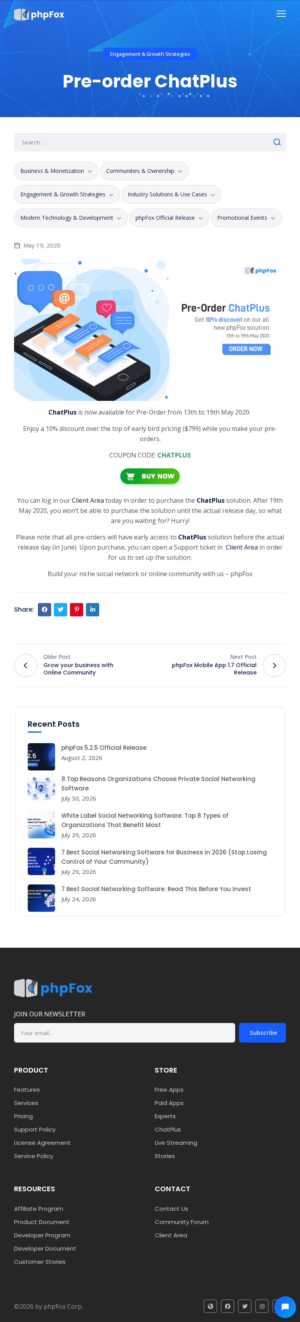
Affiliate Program (38, 1209)
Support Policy (34, 1129)
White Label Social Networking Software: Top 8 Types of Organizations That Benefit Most (145, 820)
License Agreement (42, 1143)
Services (26, 1103)
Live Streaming (176, 1143)
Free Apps (169, 1089)
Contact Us (171, 1209)
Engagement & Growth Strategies (150, 53)
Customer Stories (40, 1262)
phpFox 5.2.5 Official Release (103, 748)
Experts (165, 1116)
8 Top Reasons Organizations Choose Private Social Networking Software (158, 783)
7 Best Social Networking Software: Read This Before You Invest (156, 889)
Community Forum (182, 1222)
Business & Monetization (52, 170)
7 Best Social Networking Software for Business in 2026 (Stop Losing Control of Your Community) (164, 857)
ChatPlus (192, 537)
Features (27, 1089)
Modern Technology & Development (66, 217)
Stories (165, 1156)
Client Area (88, 500)
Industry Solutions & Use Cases (167, 194)
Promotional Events (242, 217)
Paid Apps (169, 1103)
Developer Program (42, 1235)
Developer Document (45, 1248)
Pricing (23, 1116)
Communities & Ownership (140, 170)
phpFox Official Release (165, 217)
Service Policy (33, 1156)
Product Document (42, 1222)
